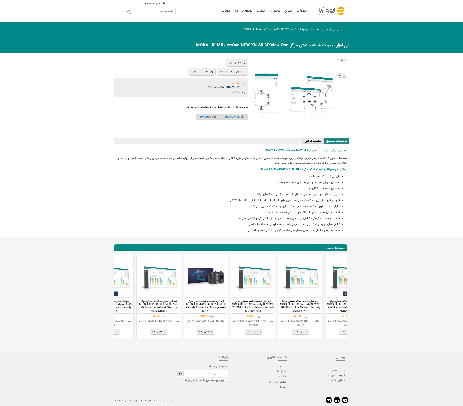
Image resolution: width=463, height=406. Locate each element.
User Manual (232, 117)
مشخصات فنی (313, 141)
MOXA (236, 83)
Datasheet (206, 117)
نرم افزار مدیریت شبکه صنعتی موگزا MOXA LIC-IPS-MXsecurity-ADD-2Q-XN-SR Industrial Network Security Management (277, 306)
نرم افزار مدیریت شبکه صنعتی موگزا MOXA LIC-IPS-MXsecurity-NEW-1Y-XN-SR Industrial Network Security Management (230, 306)
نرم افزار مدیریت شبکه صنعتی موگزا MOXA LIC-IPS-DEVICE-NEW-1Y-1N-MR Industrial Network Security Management (324, 306)
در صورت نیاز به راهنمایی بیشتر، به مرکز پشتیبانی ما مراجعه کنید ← (215, 107)
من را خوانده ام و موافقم (204, 380)
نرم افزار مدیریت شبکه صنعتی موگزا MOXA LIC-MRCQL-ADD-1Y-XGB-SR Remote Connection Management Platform (135, 306)
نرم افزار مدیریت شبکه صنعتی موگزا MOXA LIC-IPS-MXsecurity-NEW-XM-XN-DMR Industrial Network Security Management (183, 306)
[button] (345, 294)
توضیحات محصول (336, 141)
